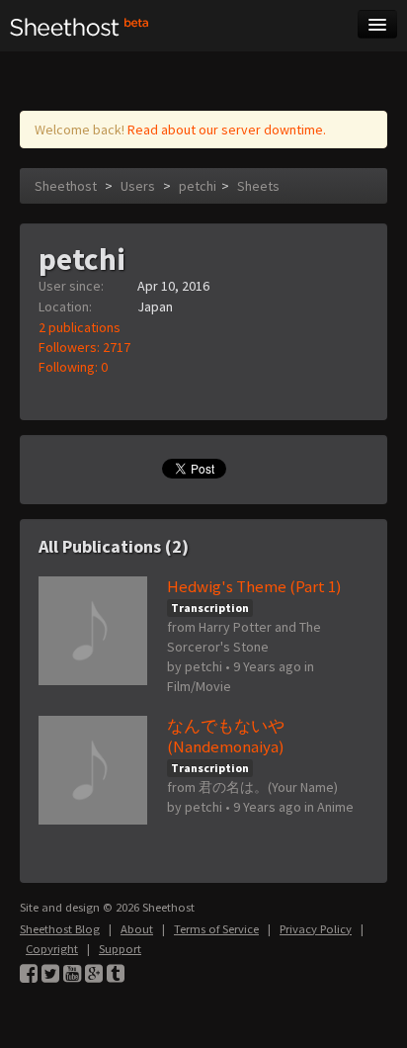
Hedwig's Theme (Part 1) (254, 586)
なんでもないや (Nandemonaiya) (226, 736)
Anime (335, 807)
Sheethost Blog (60, 928)
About (137, 928)
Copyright (52, 948)
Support (120, 948)
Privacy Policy (316, 928)
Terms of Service (216, 928)
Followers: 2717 (84, 347)
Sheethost (66, 186)
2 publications (80, 327)
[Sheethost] (79, 25)
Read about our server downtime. (226, 129)
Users (138, 186)
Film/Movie (199, 686)
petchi (197, 186)
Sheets (258, 186)
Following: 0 (73, 367)
